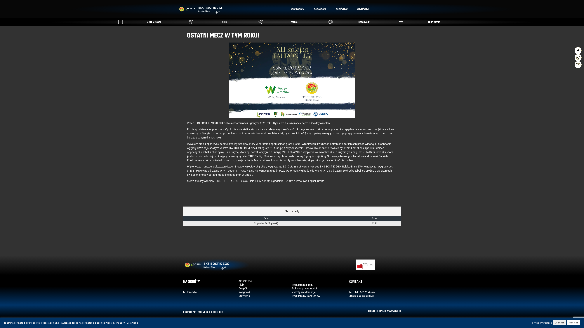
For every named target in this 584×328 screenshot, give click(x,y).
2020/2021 (363, 9)
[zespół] (261, 22)
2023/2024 (297, 9)
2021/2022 (341, 9)
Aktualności (245, 281)
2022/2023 (319, 9)
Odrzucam (559, 322)
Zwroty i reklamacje (304, 292)
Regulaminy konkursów (306, 295)
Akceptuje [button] (573, 322)
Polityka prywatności (304, 288)
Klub (241, 284)
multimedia (434, 22)
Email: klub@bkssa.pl (361, 295)
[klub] (190, 22)
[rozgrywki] (330, 22)
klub (224, 22)
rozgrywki (364, 22)
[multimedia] (401, 22)
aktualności (154, 22)
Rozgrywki (244, 292)
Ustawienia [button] (132, 322)
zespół (294, 22)
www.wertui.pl (394, 311)
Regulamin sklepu (302, 284)
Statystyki (244, 295)
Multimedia (190, 292)
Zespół (242, 288)
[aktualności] (120, 22)
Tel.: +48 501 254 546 (362, 292)
